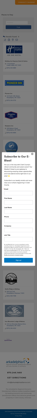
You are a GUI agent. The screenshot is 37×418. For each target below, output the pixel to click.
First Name (8, 198)
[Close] (33, 154)
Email (6, 189)
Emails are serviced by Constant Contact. (13, 255)
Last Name (8, 207)
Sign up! (18, 260)
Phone (6, 216)
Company (7, 226)
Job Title (7, 235)
